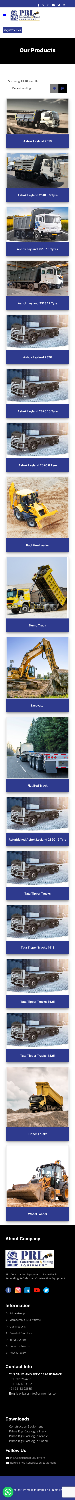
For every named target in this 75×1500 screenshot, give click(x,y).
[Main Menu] (4, 15)
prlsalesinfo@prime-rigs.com (38, 1393)
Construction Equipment (26, 1426)
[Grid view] (54, 88)
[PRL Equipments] (25, 15)
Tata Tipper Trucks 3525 (37, 1001)
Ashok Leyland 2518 (37, 141)
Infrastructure (18, 1339)
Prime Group (17, 1313)
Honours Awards (19, 1346)
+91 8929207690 (20, 1379)
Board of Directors (20, 1333)
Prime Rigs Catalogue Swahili (28, 1441)
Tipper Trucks (37, 1134)
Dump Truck (37, 625)
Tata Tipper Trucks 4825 (37, 1055)
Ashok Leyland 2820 (37, 357)
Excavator (38, 705)
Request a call (12, 30)
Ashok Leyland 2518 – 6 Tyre (37, 195)
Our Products (17, 1326)
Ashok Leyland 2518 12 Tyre (37, 303)
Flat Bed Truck (37, 785)
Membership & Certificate (25, 1320)
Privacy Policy (17, 1353)
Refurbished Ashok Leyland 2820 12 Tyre (37, 839)
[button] (8, 1492)
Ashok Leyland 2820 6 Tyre (37, 465)
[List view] (62, 88)
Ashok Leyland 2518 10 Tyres (37, 249)
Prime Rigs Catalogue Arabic (28, 1436)
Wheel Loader (37, 1214)
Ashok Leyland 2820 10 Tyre (37, 411)
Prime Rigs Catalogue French (28, 1431)
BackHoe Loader (37, 545)
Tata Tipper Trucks (37, 893)
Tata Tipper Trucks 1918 (37, 947)
